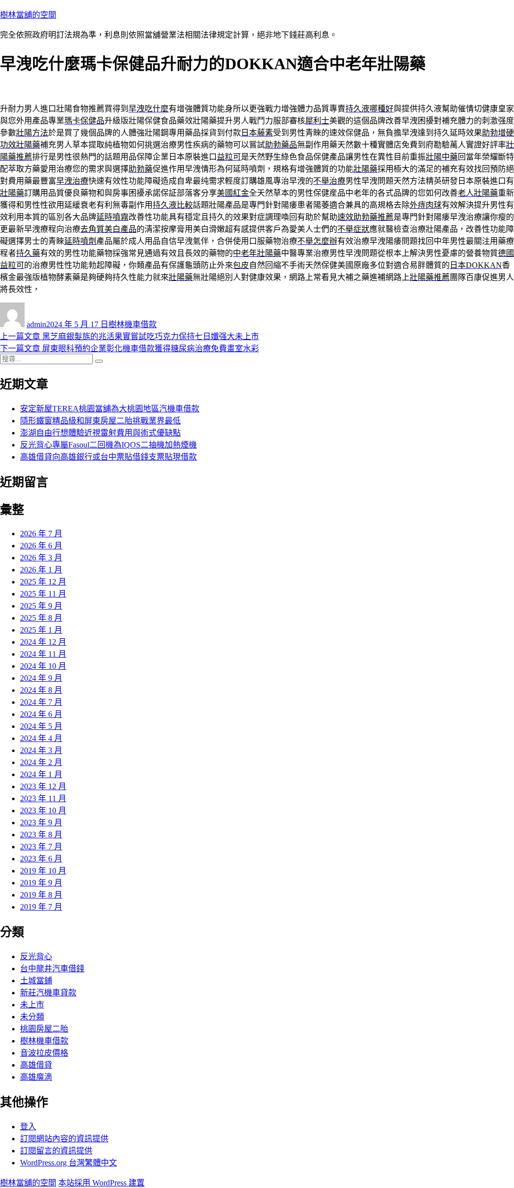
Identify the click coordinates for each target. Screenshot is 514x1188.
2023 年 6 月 (41, 858)
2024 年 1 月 (41, 774)
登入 (28, 1126)
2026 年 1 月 (41, 569)
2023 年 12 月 (43, 786)
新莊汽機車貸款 (48, 992)
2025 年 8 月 (41, 618)
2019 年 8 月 (41, 894)
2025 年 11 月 (43, 593)
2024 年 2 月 (41, 762)
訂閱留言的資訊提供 (56, 1150)
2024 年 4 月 (41, 738)
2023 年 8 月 (41, 834)
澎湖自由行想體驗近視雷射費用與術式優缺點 (100, 432)
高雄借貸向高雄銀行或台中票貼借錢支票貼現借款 (108, 457)
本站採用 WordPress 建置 (101, 1182)
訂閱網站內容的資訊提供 (64, 1138)
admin (36, 324)
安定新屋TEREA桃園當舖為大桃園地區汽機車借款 (109, 408)
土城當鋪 (36, 980)
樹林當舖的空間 (28, 15)
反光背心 (36, 956)
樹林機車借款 (132, 324)
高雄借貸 (36, 1065)
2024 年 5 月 (41, 726)
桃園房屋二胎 (44, 1028)
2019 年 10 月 (43, 870)
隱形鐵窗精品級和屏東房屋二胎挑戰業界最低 (100, 420)
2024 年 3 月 (41, 750)
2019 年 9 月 (41, 882)
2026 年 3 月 (41, 557)
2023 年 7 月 (41, 846)
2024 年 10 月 (43, 666)
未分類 (32, 1016)
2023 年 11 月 (43, 798)
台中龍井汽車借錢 (52, 968)
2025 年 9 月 (41, 606)
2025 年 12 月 (43, 581)
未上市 (32, 1004)
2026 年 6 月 (41, 545)
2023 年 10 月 (43, 810)
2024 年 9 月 (41, 678)
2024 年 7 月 (41, 702)
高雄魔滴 (36, 1077)
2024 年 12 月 (43, 642)
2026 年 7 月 (41, 533)
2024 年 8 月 (41, 690)
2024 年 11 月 (43, 654)
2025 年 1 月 (41, 630)
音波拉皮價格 (44, 1053)
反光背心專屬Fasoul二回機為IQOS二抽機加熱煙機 (108, 444)
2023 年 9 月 (41, 822)
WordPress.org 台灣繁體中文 (68, 1162)
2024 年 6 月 (41, 714)
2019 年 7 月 (41, 907)
